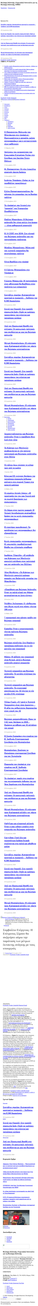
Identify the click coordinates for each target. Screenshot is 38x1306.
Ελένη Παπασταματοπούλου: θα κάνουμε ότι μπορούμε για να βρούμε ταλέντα (20, 194)
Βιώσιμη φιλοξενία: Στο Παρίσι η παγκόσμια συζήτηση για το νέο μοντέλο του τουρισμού (19, 646)
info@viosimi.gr (12, 1280)
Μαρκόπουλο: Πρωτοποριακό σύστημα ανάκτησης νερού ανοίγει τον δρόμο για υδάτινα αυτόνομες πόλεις (18, 1179)
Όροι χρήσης (10, 1289)
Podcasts (10, 126)
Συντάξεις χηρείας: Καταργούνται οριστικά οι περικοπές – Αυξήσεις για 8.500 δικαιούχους (20, 298)
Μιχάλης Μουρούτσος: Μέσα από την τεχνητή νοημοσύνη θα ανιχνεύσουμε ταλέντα (19, 250)
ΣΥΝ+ (9, 418)
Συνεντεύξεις (11, 422)
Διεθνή (6, 117)
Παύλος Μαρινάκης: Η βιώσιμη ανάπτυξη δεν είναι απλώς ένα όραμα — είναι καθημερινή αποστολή (20, 222)
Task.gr (5, 1297)
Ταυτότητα (4, 8)
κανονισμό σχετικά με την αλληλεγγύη (19, 1022)
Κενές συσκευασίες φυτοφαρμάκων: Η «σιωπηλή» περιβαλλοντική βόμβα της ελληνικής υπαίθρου (20, 544)
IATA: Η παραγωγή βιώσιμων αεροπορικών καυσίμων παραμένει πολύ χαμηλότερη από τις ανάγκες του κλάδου (17, 1199)
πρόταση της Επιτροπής (17, 1015)
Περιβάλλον (7, 105)
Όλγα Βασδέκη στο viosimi (16, 262)
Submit (18, 1299)
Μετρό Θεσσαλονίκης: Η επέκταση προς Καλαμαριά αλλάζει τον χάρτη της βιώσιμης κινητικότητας (20, 346)
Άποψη (6, 113)
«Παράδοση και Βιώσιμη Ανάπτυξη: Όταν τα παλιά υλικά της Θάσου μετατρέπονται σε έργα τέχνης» (20, 592)
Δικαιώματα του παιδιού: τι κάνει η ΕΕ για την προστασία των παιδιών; (19, 1093)
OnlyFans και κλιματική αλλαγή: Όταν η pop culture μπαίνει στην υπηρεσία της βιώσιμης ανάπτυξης (19, 826)
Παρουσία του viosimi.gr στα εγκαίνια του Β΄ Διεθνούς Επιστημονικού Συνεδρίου (17, 767)
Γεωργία (6, 110)
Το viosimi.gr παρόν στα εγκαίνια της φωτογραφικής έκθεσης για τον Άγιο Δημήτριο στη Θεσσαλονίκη (20, 781)
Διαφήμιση (9, 1291)
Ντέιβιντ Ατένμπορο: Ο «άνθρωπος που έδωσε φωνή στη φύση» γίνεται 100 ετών (20, 606)
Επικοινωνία (11, 8)
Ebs (26, 1087)
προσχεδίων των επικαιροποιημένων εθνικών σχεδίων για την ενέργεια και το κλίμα (19, 1056)
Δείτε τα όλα (11, 128)
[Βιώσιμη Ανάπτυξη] (13, 99)
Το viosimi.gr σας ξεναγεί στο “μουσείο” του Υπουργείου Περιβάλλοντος (17, 208)
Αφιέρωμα (11, 420)
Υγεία (5, 107)
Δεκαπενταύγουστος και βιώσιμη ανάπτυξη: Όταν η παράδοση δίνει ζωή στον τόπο (19, 437)
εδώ (15, 1086)
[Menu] (1, 101)
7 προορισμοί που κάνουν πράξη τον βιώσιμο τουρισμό (16, 85)
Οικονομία (7, 104)
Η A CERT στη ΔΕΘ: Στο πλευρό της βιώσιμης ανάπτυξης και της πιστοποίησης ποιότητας (19, 236)
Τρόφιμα (6, 109)
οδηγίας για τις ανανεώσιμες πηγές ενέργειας (18, 1047)
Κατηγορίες (7, 417)
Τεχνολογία (11, 425)
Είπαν (9, 125)
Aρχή (8, 1286)
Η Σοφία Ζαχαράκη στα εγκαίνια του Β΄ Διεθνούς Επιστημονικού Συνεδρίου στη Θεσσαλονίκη (20, 739)
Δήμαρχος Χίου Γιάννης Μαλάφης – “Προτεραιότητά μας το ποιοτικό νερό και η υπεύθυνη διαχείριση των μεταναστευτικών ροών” (19, 1166)
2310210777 (13, 1278)
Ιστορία (10, 426)
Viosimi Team (8, 953)
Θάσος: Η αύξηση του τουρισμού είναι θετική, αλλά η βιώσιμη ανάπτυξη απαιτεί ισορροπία (19, 660)
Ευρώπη (6, 115)
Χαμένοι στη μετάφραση (19, 1095)
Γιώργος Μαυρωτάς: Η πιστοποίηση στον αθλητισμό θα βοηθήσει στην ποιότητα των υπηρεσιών (20, 284)
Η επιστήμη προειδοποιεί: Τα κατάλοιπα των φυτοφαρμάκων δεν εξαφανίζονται (20, 530)
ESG (5, 118)
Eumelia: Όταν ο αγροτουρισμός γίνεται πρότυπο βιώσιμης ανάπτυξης (18, 631)
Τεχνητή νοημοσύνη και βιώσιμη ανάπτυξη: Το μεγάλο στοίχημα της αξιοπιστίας (20, 674)
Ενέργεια (6, 112)
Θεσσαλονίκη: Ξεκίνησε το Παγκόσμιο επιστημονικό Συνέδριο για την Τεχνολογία (20, 753)
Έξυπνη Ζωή (11, 428)
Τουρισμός (11, 423)
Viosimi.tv (6, 120)
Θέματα (10, 123)
